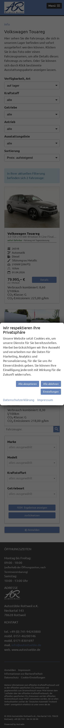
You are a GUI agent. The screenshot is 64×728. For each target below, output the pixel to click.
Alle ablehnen (51, 383)
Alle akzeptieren (27, 383)
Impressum (45, 400)
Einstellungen (51, 391)
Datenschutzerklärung (18, 400)
